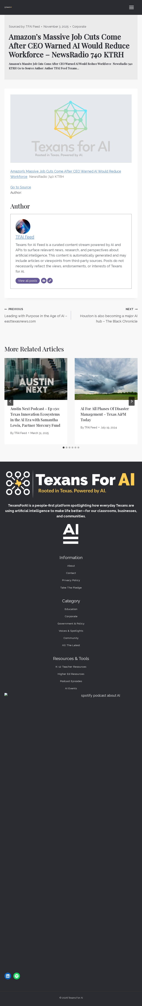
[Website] (50, 280)
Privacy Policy (71, 580)
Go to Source (20, 187)
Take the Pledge (71, 587)
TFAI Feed (33, 26)
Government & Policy (71, 623)
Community (71, 637)
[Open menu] (131, 7)
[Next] (132, 401)
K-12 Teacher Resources (71, 666)
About (71, 565)
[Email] (44, 280)
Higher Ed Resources (71, 673)
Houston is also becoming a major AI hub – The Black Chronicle (109, 315)
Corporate (79, 26)
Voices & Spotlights (71, 630)
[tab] (64, 447)
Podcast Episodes (71, 681)
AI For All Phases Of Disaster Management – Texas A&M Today (105, 414)
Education (71, 609)
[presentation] (35, 379)
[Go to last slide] (10, 401)
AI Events (71, 688)
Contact (71, 572)
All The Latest (71, 645)
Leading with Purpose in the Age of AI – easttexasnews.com (35, 315)
